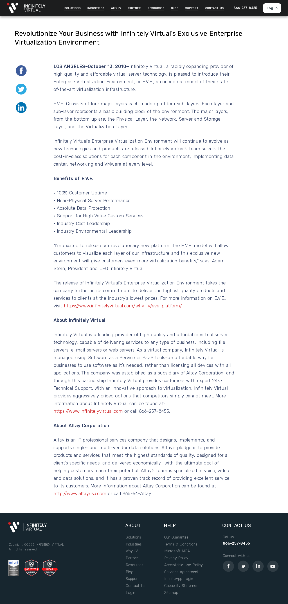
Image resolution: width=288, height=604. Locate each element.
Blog (129, 572)
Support (132, 579)
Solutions (133, 537)
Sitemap (171, 592)
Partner (132, 558)
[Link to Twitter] (243, 566)
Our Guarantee (176, 537)
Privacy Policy (176, 558)
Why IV (132, 551)
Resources (134, 565)
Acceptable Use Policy (183, 565)
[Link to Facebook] (228, 566)
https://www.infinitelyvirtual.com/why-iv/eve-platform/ (123, 306)
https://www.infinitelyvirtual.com (88, 411)
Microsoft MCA (177, 551)
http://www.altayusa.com (80, 493)
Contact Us (135, 586)
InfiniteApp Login (178, 579)
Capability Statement (182, 586)
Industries (134, 544)
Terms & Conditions (180, 544)
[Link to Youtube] (273, 566)
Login (130, 592)
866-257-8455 (236, 543)
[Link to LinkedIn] (258, 566)
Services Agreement (181, 572)
